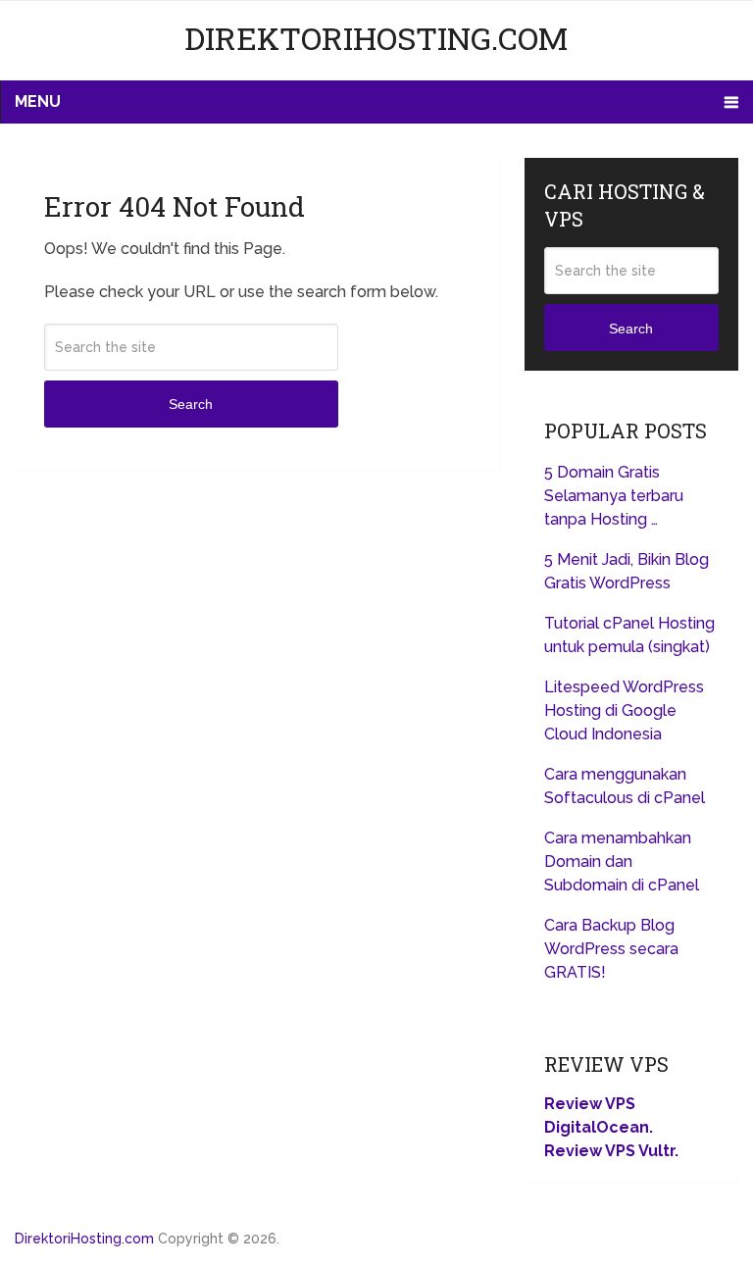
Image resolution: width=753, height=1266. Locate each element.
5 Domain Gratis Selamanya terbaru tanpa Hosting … (613, 496)
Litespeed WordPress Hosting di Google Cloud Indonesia (624, 710)
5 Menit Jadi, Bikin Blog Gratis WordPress (626, 571)
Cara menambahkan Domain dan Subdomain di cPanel (621, 861)
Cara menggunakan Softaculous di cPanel (624, 786)
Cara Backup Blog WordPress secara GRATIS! (611, 949)
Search (191, 404)
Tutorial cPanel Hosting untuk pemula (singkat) (629, 635)
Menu (38, 101)
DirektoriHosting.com (376, 38)
